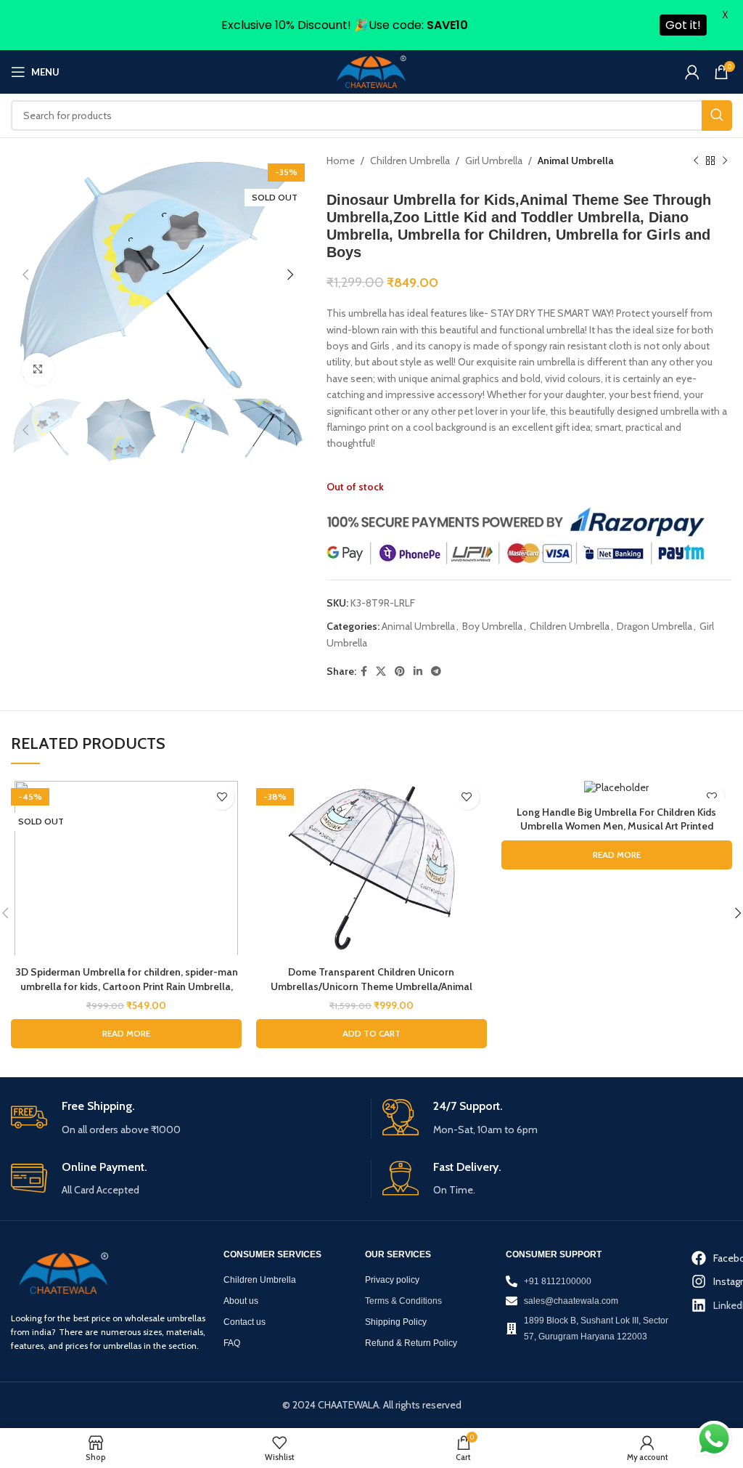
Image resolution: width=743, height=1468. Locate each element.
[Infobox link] (185, 1118)
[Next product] (725, 161)
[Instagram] (700, 1281)
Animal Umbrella (576, 160)
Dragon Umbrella (654, 626)
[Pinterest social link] (399, 671)
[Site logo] (371, 71)
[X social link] (381, 671)
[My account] (692, 71)
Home (341, 160)
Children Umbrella (410, 160)
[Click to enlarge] (38, 369)
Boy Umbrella (492, 626)
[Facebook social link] (364, 671)
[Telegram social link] (436, 671)
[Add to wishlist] (221, 797)
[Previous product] (696, 161)
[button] (371, 1033)
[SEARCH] (717, 115)
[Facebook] (700, 1258)
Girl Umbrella (493, 160)
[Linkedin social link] (418, 671)
